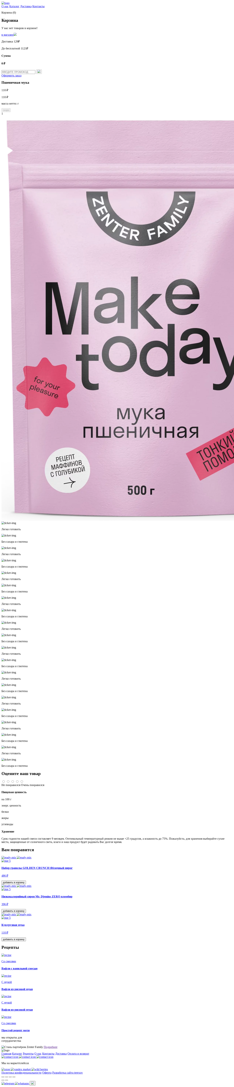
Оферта (47, 1072)
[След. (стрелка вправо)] (6, 1080)
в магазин (7, 34)
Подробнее (50, 1047)
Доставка (26, 6)
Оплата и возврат (78, 1053)
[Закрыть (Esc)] (2, 1076)
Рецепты (28, 1053)
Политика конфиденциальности (21, 1072)
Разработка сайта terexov (67, 1072)
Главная (6, 1053)
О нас (5, 6)
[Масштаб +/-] (13, 1076)
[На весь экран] (10, 1076)
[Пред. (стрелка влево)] (2, 1080)
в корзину (13, 882)
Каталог (14, 6)
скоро (6, 110)
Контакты (38, 6)
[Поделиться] (6, 1076)
